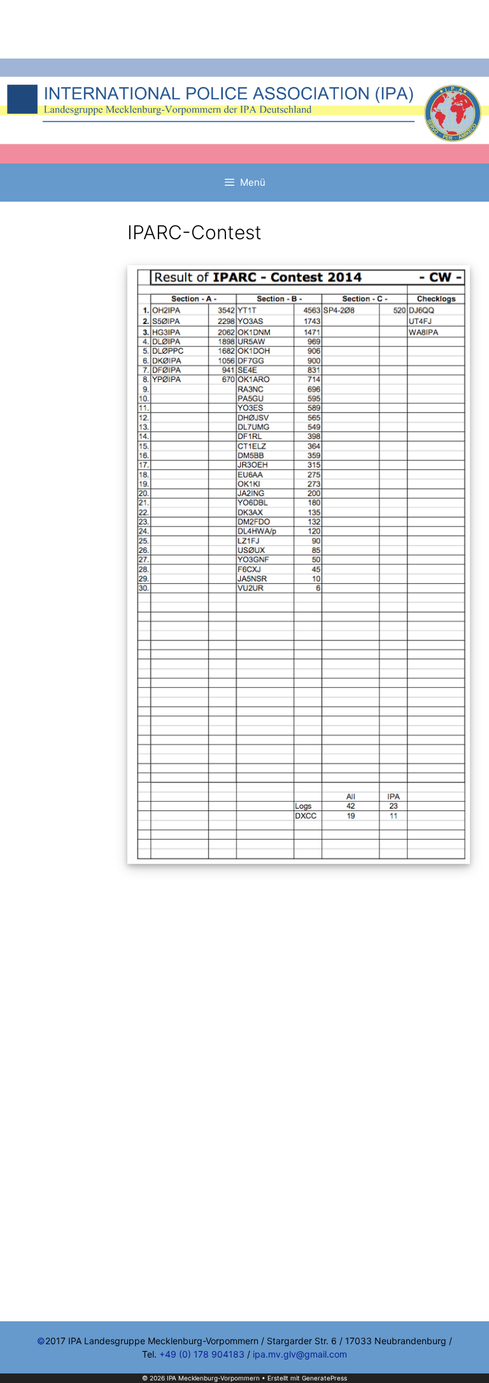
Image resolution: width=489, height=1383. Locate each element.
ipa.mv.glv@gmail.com (300, 1354)
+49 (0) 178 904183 (201, 1354)
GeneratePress (324, 1378)
